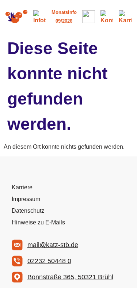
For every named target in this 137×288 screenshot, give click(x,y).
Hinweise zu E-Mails (38, 222)
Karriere (22, 187)
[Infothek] (39, 16)
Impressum (26, 199)
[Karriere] (125, 16)
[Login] (88, 16)
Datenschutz (28, 211)
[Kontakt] (106, 16)
